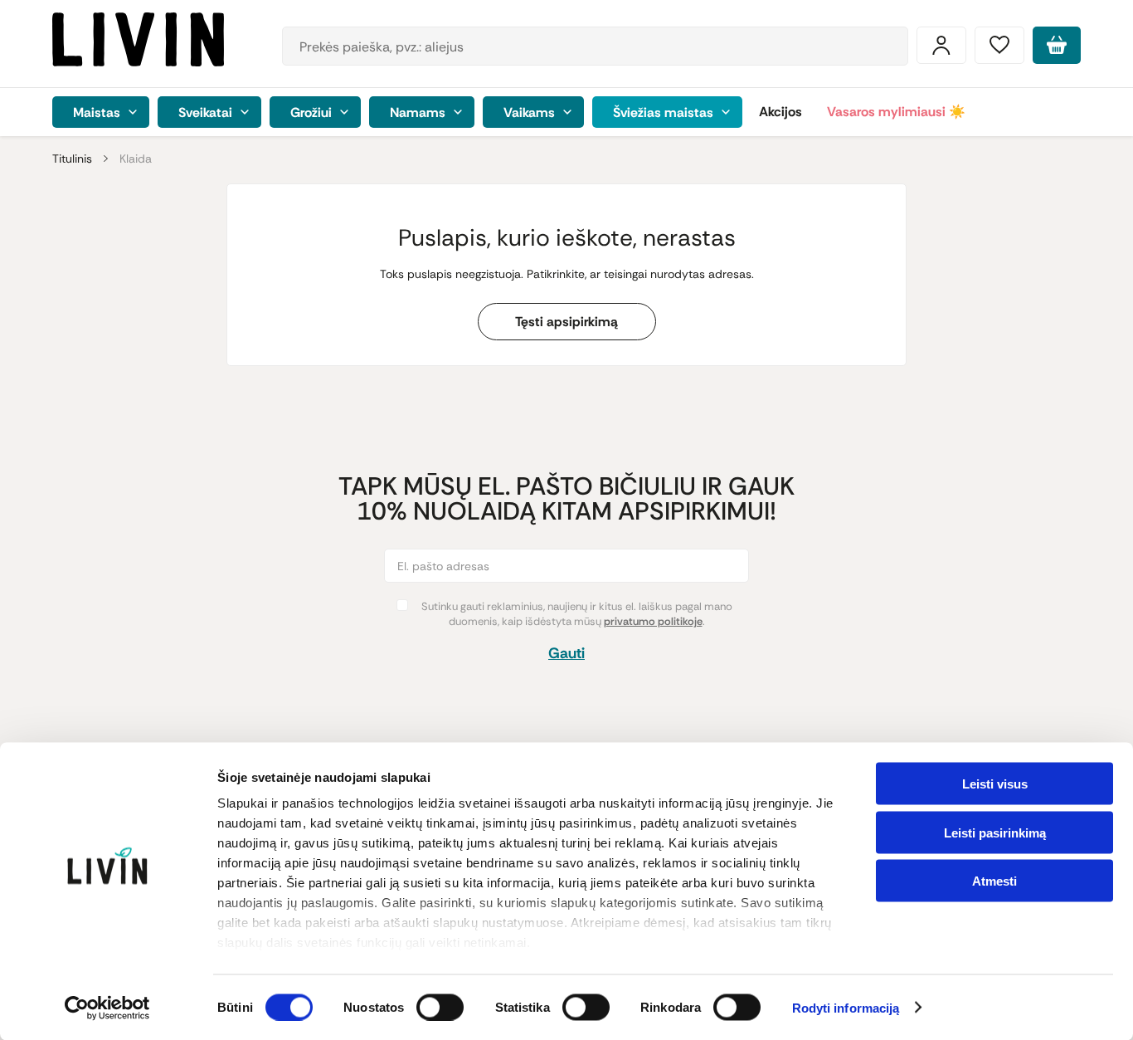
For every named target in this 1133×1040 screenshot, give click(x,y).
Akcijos (780, 111)
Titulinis (72, 158)
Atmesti (994, 881)
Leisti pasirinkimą (995, 832)
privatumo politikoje (653, 621)
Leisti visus (995, 784)
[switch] (440, 1007)
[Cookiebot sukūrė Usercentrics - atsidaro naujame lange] (107, 1007)
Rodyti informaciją (846, 1008)
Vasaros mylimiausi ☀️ (896, 111)
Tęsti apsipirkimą (566, 321)
